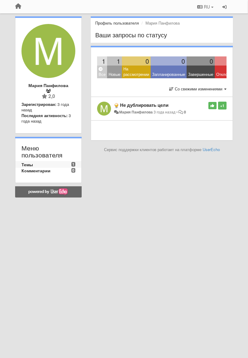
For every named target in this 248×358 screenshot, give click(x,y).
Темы (27, 164)
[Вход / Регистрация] (224, 7)
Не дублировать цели (144, 105)
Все (102, 74)
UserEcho (211, 149)
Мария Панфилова (136, 112)
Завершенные (200, 74)
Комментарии (36, 170)
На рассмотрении (136, 71)
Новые (114, 74)
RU (207, 7)
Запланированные (168, 74)
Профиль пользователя (117, 23)
